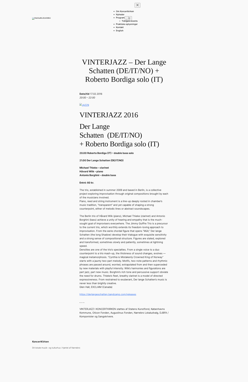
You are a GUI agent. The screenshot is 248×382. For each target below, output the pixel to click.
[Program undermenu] (127, 17)
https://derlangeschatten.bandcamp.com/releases (108, 294)
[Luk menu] (137, 5)
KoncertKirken (40, 341)
